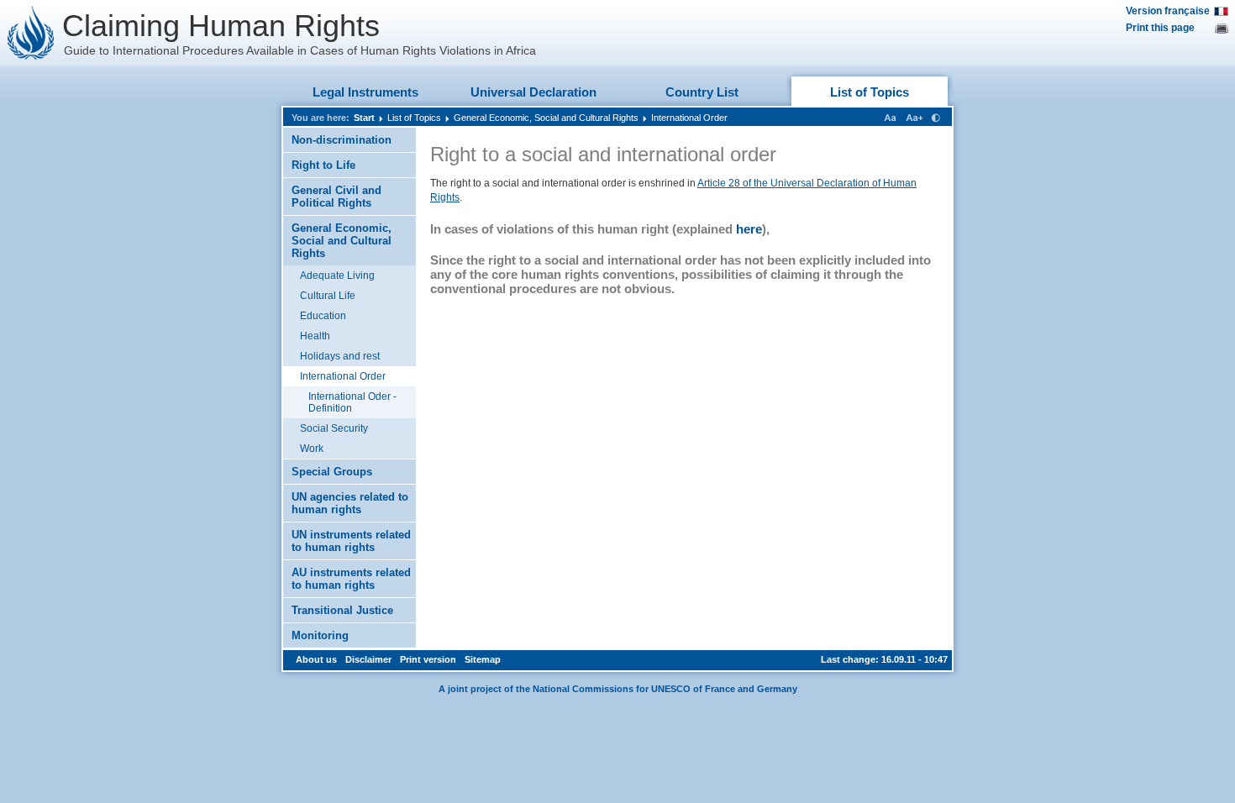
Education (323, 316)
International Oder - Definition (352, 402)
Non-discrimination (342, 140)
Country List (701, 92)
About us (316, 659)
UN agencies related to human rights (350, 503)
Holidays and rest (340, 356)
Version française (1168, 11)
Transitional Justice (342, 610)
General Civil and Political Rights (336, 196)
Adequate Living (337, 275)
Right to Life (323, 165)
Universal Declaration (533, 92)
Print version (428, 659)
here (749, 229)
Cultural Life (327, 296)
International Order (689, 118)
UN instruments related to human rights (351, 541)
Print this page (1160, 28)
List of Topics (869, 92)
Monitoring (320, 635)
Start (364, 118)
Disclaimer (368, 659)
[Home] (31, 33)
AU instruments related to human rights (351, 578)
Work (311, 448)
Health (315, 336)
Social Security (334, 428)
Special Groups (332, 471)
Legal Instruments (365, 92)
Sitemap (483, 659)
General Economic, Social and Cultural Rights (546, 118)
